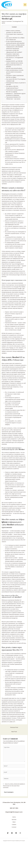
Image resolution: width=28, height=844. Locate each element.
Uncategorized (17, 21)
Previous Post (14, 727)
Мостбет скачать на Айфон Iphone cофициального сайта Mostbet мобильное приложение (15, 46)
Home (14, 817)
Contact (14, 827)
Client (14, 822)
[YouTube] (12, 833)
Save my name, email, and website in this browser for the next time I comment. (14, 785)
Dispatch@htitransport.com (14, 812)
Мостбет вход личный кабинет (14, 68)
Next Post (14, 731)
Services (14, 819)
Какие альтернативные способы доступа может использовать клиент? (14, 72)
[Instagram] (20, 833)
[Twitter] (7, 833)
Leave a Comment (7, 21)
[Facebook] (16, 833)
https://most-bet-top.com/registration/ (13, 264)
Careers (14, 824)
